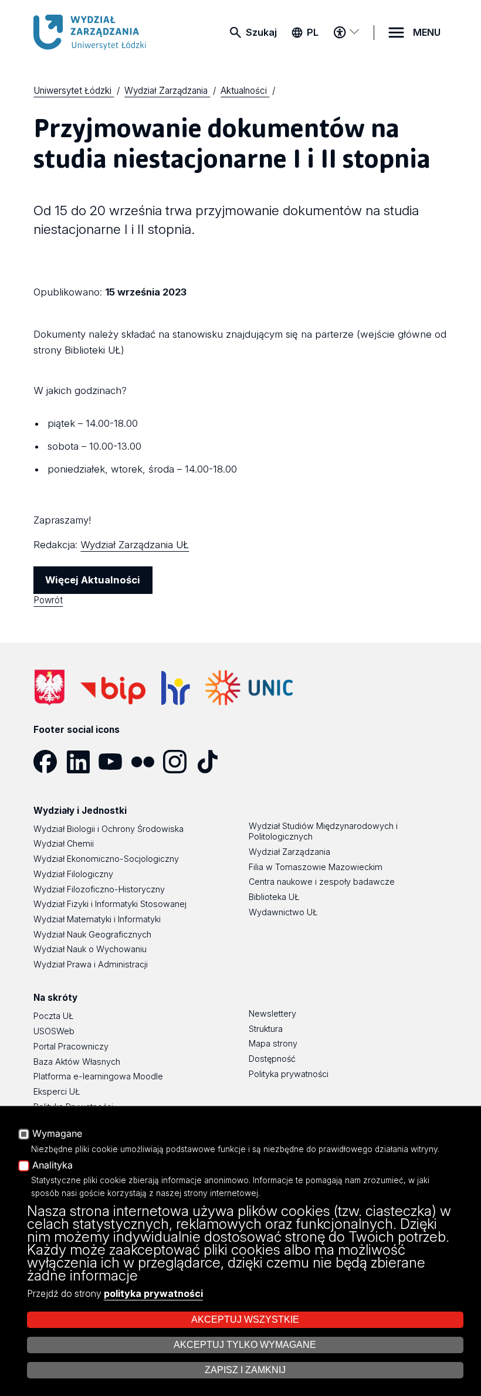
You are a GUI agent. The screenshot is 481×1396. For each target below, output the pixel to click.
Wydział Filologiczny (73, 874)
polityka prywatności (153, 1293)
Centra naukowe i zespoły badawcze (322, 881)
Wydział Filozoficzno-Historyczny (99, 889)
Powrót (48, 600)
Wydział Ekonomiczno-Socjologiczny (106, 859)
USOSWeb (53, 1031)
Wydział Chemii (63, 843)
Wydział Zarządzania (289, 852)
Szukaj (261, 32)
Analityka (52, 1165)
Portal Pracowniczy (71, 1046)
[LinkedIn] (82, 761)
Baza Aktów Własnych (76, 1061)
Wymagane (57, 1134)
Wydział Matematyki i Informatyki (97, 919)
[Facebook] (49, 761)
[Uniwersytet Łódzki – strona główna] (96, 32)
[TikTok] (212, 761)
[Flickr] (147, 761)
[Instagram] (179, 761)
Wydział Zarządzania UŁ (134, 545)
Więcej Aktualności (92, 580)
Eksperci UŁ (56, 1091)
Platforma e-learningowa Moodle (98, 1076)
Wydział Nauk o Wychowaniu (90, 949)
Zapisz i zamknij (245, 1370)
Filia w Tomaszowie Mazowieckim (315, 867)
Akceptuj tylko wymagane (245, 1345)
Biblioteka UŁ (274, 897)
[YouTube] (115, 761)
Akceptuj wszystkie (245, 1319)
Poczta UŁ (53, 1016)
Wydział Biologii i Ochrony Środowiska (108, 829)
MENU (427, 32)
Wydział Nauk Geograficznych (92, 934)
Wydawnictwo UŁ (283, 912)
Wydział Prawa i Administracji (90, 964)
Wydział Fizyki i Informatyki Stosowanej (110, 904)
